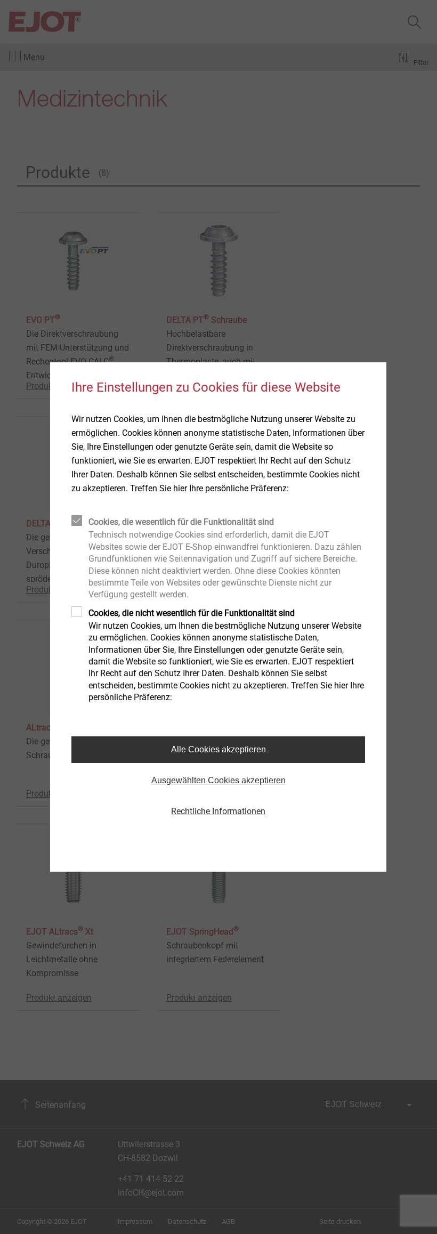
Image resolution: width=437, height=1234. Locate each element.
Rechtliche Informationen (218, 811)
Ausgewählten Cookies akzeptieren (218, 780)
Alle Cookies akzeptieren (218, 749)
